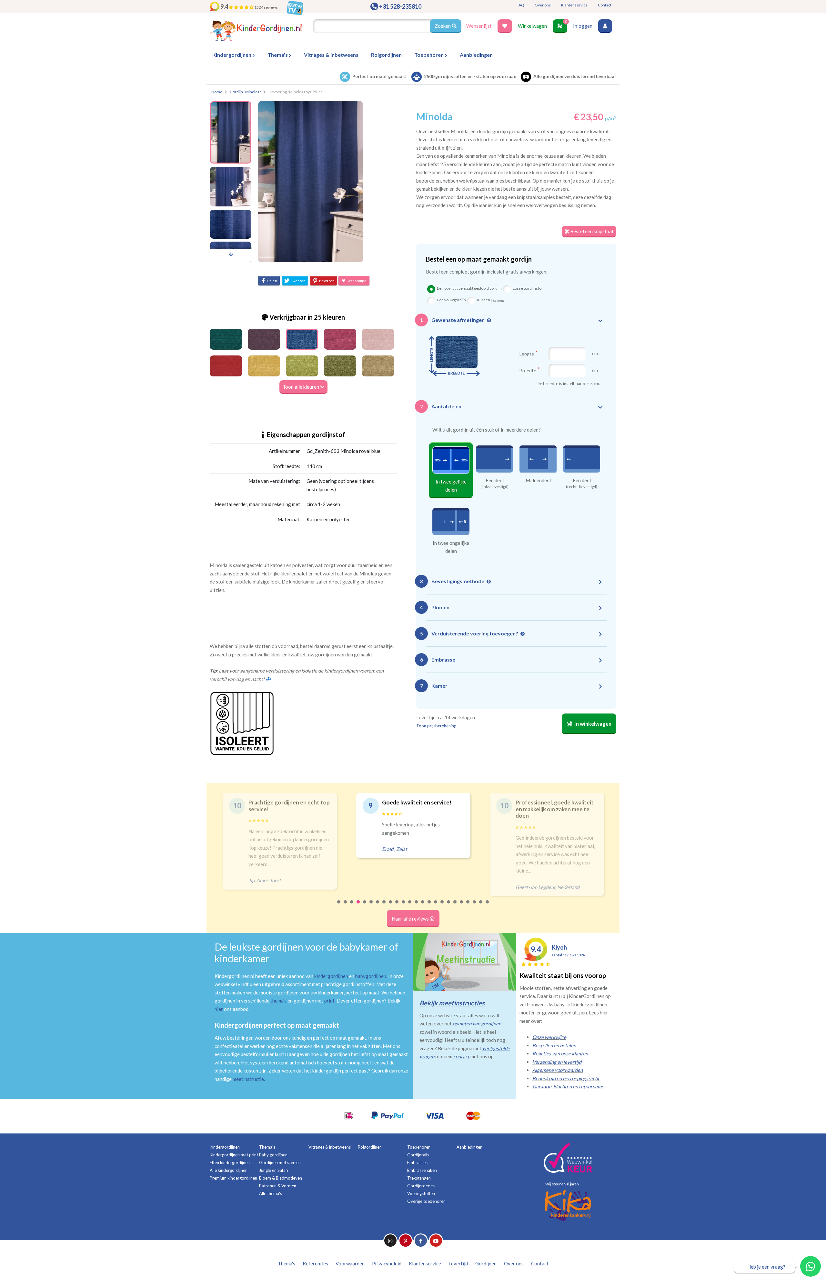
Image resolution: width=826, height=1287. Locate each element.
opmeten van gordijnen (477, 1023)
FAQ (520, 5)
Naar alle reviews (411, 919)
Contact (604, 5)
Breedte (528, 370)
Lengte (527, 353)
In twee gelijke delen (451, 486)
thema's (278, 1000)
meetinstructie (248, 1079)
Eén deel (495, 480)
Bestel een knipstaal (591, 231)
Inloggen (582, 26)
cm (595, 353)
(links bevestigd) (494, 486)
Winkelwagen (532, 26)
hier (219, 1009)
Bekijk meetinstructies (452, 1003)
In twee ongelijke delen (451, 547)
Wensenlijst (479, 26)
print (329, 1000)
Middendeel (538, 480)
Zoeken (443, 26)
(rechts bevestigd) (581, 486)
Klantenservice (574, 5)
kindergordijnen (331, 976)
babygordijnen (370, 976)
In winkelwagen (592, 724)
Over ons (543, 5)
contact (461, 1056)
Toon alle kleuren (301, 387)
